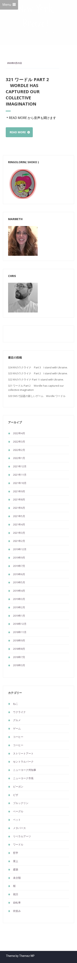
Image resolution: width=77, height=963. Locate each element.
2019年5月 (19, 582)
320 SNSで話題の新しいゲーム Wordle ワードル (37, 396)
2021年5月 (19, 516)
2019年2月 (19, 607)
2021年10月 (19, 483)
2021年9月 (19, 491)
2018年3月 (19, 665)
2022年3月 (19, 441)
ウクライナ (19, 712)
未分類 (17, 878)
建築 (15, 869)
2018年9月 (19, 640)
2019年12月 (19, 549)
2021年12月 (19, 466)
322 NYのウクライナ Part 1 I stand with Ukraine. (36, 379)
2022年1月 (19, 458)
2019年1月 (19, 615)
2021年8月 (19, 499)
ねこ (15, 703)
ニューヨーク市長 (23, 778)
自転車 (17, 902)
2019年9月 (19, 557)
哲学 (15, 853)
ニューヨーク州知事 (24, 770)
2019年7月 (19, 566)
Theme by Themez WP (20, 955)
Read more (18, 132)
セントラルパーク (24, 761)
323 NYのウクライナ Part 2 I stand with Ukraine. (38, 373)
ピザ (15, 795)
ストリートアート (23, 753)
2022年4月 (19, 433)
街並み (17, 911)
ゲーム (17, 728)
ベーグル (18, 811)
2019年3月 (19, 599)
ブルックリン (20, 803)
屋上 (15, 861)
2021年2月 (19, 541)
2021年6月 (19, 508)
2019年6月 (19, 574)
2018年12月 (19, 624)
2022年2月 (19, 450)
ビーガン (18, 786)
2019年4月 (19, 590)
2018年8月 (19, 649)
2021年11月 (19, 474)
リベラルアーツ (22, 836)
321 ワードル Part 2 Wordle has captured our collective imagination (27, 91)
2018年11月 (19, 632)
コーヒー (18, 737)
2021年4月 (19, 524)
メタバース (19, 828)
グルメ (17, 720)
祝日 (15, 894)
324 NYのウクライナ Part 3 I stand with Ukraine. (38, 367)
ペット (17, 819)
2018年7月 (19, 657)
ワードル (18, 844)
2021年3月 (19, 533)
